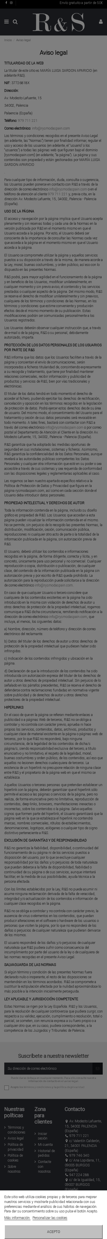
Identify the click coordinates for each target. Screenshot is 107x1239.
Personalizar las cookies (50, 1218)
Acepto (53, 1232)
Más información (17, 1218)
